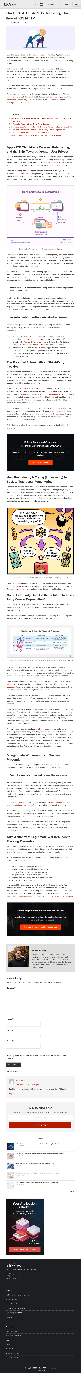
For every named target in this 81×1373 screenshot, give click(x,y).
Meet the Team (17, 1269)
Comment (11, 988)
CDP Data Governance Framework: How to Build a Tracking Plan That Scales (39, 1144)
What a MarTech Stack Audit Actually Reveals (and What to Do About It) (37, 1173)
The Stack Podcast (12, 1358)
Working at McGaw (30, 1269)
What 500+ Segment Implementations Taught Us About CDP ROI (35, 1163)
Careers (8, 1344)
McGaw (14, 4)
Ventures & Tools (11, 1331)
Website (10, 1040)
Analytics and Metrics (13, 1299)
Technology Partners (12, 1353)
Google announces (33, 336)
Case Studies (10, 1349)
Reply (11, 1093)
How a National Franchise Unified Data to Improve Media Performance (37, 1183)
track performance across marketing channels (41, 394)
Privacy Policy (40, 1370)
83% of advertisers (14, 68)
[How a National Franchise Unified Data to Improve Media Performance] (10, 1183)
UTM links (42, 729)
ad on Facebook (57, 162)
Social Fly (19, 1080)
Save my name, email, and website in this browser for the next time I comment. (36, 1057)
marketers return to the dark (47, 414)
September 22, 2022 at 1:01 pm (27, 1084)
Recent (40, 1138)
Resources (51, 4)
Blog (59, 4)
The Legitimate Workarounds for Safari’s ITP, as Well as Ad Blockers (45, 896)
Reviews (66, 4)
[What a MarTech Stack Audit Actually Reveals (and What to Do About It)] (10, 1173)
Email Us (8, 1269)
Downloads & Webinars (13, 1336)
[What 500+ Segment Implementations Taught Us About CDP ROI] (10, 1164)
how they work (22, 173)
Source (59, 249)
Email (10, 1030)
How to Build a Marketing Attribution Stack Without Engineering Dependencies (40, 1154)
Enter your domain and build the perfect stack (40, 927)
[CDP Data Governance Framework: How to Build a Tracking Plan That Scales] (10, 1144)
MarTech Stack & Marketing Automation (18, 1295)
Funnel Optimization (12, 1304)
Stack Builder (43, 4)
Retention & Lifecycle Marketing (16, 1308)
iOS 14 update (40, 347)
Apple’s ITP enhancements (35, 342)
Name (10, 1019)
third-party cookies (36, 54)
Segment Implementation (14, 1313)
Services (35, 4)
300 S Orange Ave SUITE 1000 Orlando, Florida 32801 (13, 1276)
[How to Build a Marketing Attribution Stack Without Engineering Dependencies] (10, 1154)
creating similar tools (17, 586)
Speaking (9, 1317)
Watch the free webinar (40, 462)
